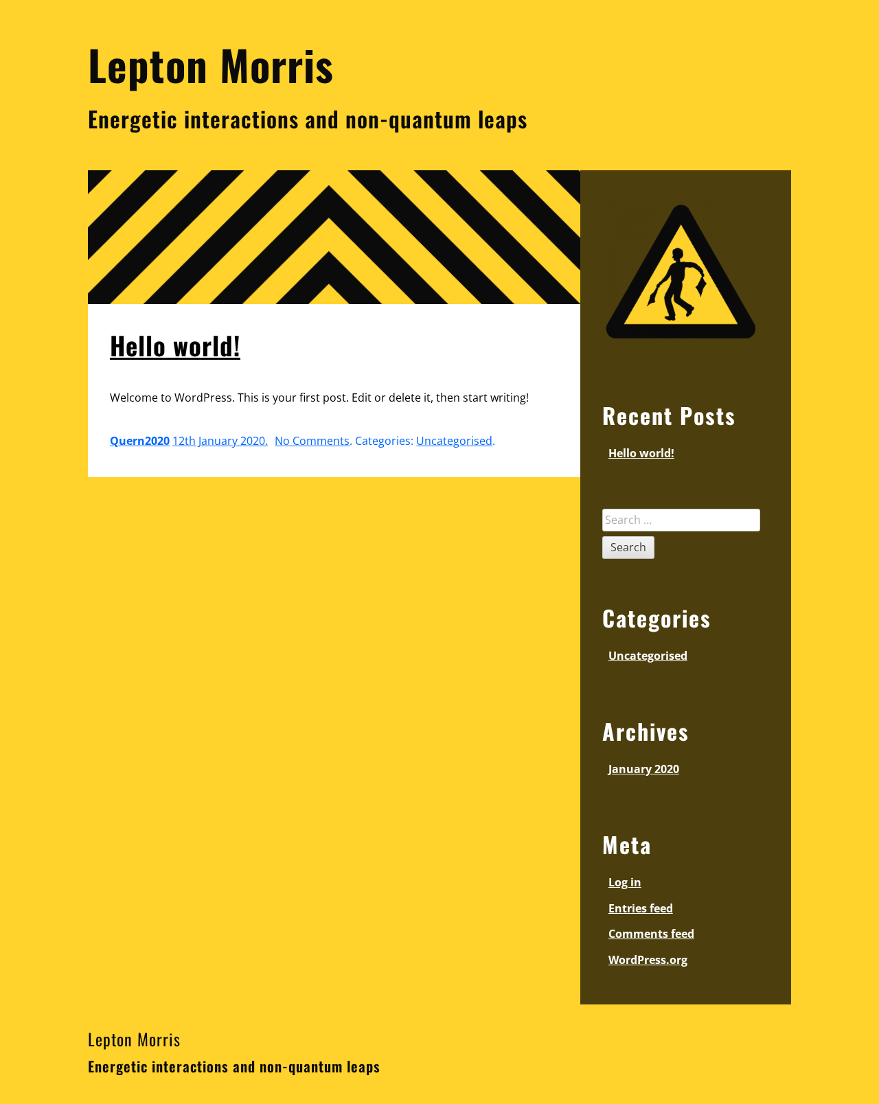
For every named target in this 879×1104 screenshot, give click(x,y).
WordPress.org (647, 959)
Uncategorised (454, 440)
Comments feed (651, 933)
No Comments (312, 440)
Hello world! (175, 345)
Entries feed (640, 908)
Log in (624, 882)
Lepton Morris (134, 1038)
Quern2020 (140, 440)
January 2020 (643, 769)
